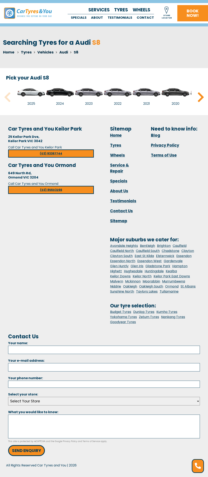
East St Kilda (144, 256)
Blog (155, 135)
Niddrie (115, 286)
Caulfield (179, 245)
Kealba (171, 271)
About (97, 17)
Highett (116, 271)
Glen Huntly (119, 266)
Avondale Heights (124, 245)
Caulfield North (122, 250)
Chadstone (170, 250)
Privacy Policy (165, 145)
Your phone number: (25, 378)
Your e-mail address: (26, 360)
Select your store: (23, 394)
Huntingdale (154, 271)
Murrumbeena (173, 281)
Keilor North (142, 276)
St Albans (188, 286)
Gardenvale (173, 261)
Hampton (179, 266)
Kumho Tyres (166, 311)
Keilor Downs (120, 276)
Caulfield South (148, 250)
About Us (119, 191)
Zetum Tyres (149, 317)
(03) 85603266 (51, 190)
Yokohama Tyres (123, 317)
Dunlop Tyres (143, 311)
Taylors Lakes (147, 291)
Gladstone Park (157, 266)
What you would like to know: (33, 412)
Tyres (121, 10)
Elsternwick (165, 256)
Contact (145, 17)
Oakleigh (130, 286)
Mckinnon (133, 281)
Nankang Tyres (173, 317)
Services (99, 10)
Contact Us (121, 211)
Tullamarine (169, 291)
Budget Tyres (120, 311)
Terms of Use (164, 155)
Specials (79, 17)
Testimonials (120, 17)
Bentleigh (147, 245)
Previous (7, 97)
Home (8, 52)
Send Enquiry (26, 450)
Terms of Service (91, 441)
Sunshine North (122, 291)
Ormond (172, 286)
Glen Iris (137, 266)
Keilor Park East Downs (172, 276)
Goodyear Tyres (123, 322)
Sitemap (118, 221)
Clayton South (121, 256)
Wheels (141, 10)
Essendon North (122, 261)
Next (200, 97)
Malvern (116, 281)
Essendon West (149, 261)
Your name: (18, 343)
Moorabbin (151, 281)
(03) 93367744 (51, 153)
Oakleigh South (151, 286)
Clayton (187, 250)
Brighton (164, 245)
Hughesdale (133, 271)
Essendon (184, 256)
